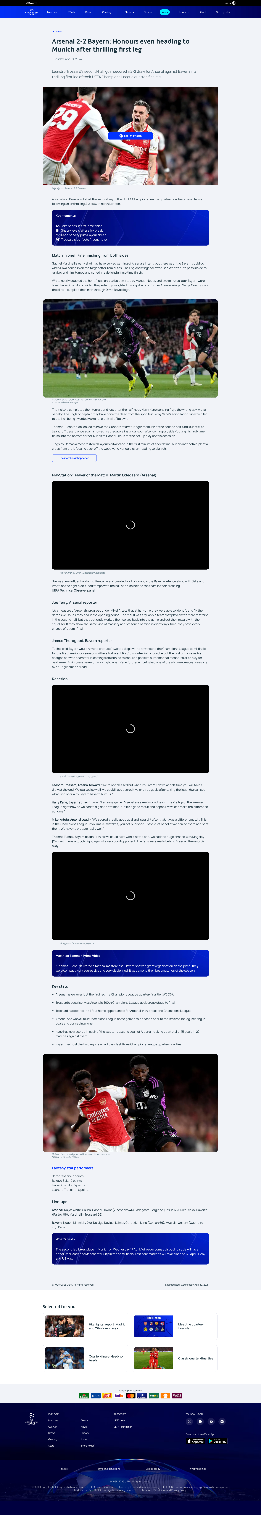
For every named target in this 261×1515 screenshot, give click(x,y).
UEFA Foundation (123, 1426)
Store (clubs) (88, 1445)
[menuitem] (53, 12)
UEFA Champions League (31, 12)
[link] (52, 12)
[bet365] (154, 1395)
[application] (130, 525)
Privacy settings (197, 1468)
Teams (84, 1420)
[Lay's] (107, 1395)
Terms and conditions (108, 1468)
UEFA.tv (52, 1426)
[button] (108, 12)
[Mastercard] (130, 1395)
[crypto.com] (142, 1395)
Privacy (64, 1468)
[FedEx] (119, 1395)
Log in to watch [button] (133, 135)
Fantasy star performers (72, 1167)
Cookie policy (153, 1468)
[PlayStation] (96, 1395)
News (84, 1426)
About (84, 1439)
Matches (53, 1420)
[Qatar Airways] (177, 1395)
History (85, 1433)
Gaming (52, 1439)
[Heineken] (84, 1395)
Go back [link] (59, 31)
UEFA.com (119, 1420)
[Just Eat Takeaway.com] (165, 1395)
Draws (51, 1433)
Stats (51, 1445)
